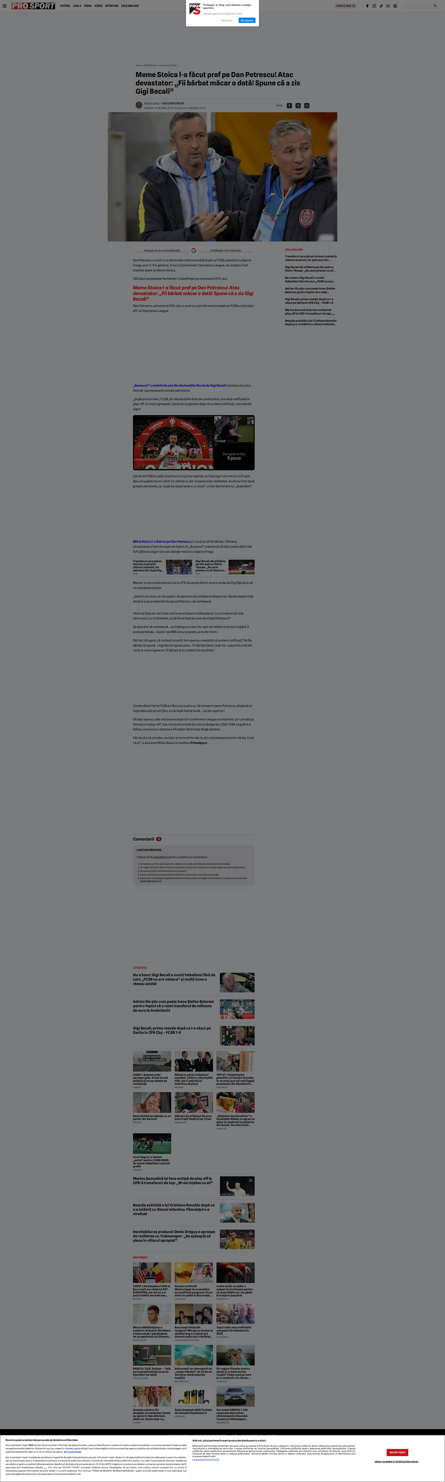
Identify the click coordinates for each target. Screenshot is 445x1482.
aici (45, 1468)
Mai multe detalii (73, 1452)
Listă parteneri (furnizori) (205, 1460)
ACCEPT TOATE (397, 1452)
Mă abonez (247, 20)
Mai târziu (226, 20)
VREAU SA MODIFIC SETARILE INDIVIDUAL (396, 1461)
